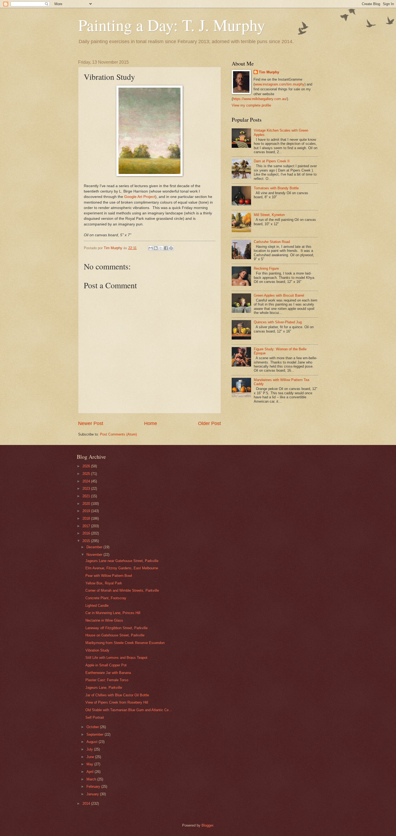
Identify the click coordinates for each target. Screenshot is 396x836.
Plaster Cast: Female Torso (106, 680)
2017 (86, 526)
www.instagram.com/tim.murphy (279, 84)
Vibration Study (97, 650)
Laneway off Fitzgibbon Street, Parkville (116, 628)
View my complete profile (251, 105)
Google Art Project (139, 197)
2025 (86, 474)
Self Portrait (94, 717)
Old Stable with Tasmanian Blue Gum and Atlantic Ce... (128, 710)
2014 (86, 803)
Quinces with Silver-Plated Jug (278, 322)
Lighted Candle (97, 606)
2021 (86, 496)
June (90, 757)
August (92, 742)
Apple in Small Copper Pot (106, 665)
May (90, 764)
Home (150, 423)
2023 (86, 488)
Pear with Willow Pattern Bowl (108, 576)
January (93, 794)
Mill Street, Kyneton (269, 215)
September (95, 734)
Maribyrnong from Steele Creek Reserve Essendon (125, 643)
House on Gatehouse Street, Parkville (114, 635)
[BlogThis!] (155, 248)
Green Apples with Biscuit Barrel (279, 295)
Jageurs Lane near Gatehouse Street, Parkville (121, 561)
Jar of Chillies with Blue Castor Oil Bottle (117, 695)
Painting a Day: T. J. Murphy (171, 25)
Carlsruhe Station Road (272, 242)
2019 (86, 511)
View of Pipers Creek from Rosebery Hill (116, 702)
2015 (86, 541)
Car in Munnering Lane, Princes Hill (112, 613)
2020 (86, 504)
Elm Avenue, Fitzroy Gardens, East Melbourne (121, 568)
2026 (86, 466)
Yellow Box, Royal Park (103, 583)
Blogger (207, 825)
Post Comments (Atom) (118, 434)
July (90, 749)
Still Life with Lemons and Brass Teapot (116, 658)
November (94, 555)
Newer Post (90, 423)
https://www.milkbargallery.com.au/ (260, 99)
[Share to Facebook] (166, 248)
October (93, 727)
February (93, 786)
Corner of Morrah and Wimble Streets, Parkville (122, 590)
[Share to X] (161, 248)
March (91, 779)
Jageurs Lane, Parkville (103, 688)
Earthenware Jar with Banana (108, 673)
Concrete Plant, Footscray (105, 598)
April (90, 772)
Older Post (209, 423)
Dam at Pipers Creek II (272, 161)
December (94, 547)
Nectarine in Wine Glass (104, 620)
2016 (86, 533)
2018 (86, 518)
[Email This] (150, 248)
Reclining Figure (266, 268)
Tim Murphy (269, 72)
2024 (86, 481)
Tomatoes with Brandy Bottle (276, 188)
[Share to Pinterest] (171, 248)
